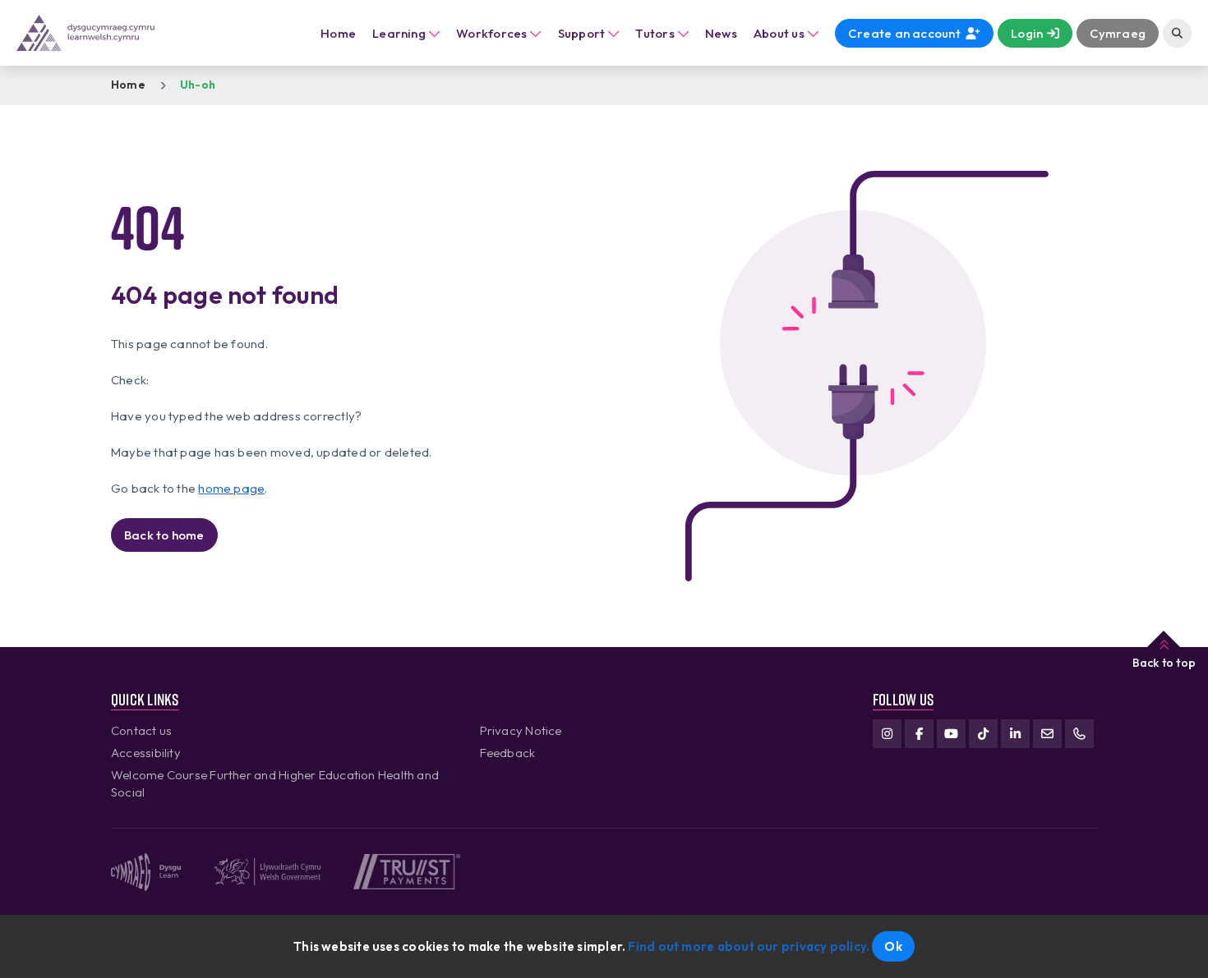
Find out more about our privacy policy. (748, 946)
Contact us (141, 730)
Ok (892, 946)
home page (231, 488)
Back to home (164, 535)
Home (338, 33)
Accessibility (146, 752)
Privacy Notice (521, 730)
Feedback (508, 752)
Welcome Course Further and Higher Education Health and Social (275, 783)
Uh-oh (197, 84)
